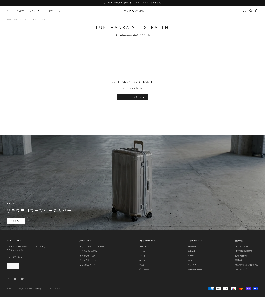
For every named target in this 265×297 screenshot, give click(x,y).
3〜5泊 (142, 255)
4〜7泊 (142, 260)
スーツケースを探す (15, 11)
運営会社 (239, 260)
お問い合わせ (55, 11)
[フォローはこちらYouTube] (15, 279)
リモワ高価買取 (242, 246)
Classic (191, 255)
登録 (13, 266)
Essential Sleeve (195, 269)
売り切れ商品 (145, 269)
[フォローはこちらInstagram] (8, 279)
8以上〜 (142, 265)
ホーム (9, 20)
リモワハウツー (36, 11)
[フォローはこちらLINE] (22, 279)
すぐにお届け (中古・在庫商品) (93, 246)
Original (191, 251)
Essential (192, 246)
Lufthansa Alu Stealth (35, 20)
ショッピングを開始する (132, 97)
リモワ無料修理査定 (244, 251)
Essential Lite (194, 265)
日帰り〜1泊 (144, 246)
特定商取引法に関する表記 (246, 265)
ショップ (17, 20)
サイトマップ (241, 269)
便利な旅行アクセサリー (90, 260)
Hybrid (191, 260)
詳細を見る (16, 220)
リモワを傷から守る (88, 251)
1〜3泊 (142, 251)
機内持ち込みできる (88, 255)
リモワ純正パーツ (87, 265)
